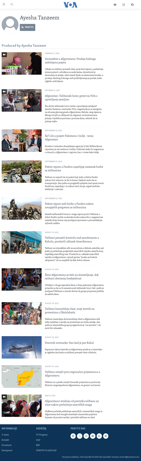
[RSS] (99, 436)
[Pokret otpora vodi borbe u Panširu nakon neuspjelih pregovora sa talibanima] (22, 208)
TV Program (42, 435)
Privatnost (6, 445)
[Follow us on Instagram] (86, 436)
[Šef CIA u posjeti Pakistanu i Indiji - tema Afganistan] (22, 140)
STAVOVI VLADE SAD (46, 450)
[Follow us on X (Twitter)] (79, 436)
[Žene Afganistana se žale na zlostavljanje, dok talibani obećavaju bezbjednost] (22, 279)
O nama (5, 435)
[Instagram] (123, 5)
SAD (38, 440)
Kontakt (5, 440)
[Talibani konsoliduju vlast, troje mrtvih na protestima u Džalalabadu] (22, 313)
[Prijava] (105, 436)
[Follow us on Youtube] (92, 436)
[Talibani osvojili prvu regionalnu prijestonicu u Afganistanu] (22, 376)
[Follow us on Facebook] (73, 436)
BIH (38, 445)
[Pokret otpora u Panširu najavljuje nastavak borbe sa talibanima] (22, 171)
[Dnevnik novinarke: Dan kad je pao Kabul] (22, 347)
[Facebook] (132, 5)
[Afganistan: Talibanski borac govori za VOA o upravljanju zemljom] (22, 100)
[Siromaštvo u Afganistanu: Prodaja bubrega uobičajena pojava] (22, 63)
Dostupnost (7, 450)
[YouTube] (115, 5)
